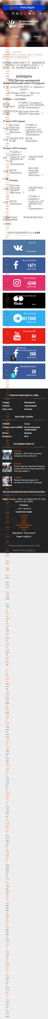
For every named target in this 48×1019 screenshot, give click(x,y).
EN (44, 13)
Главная (8, 18)
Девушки (8, 696)
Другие (8, 710)
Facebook (24, 515)
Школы (8, 259)
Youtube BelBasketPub (24, 525)
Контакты (8, 81)
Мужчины (8, 517)
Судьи (7, 341)
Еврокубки (9, 394)
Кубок (7, 375)
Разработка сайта (19, 550)
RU (41, 13)
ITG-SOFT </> (30, 550)
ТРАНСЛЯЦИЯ (24, 7)
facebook (21, 13)
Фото (7, 705)
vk (17, 13)
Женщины (8, 551)
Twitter (24, 520)
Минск (7, 264)
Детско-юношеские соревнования (32, 428)
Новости (8, 346)
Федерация (9, 360)
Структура (9, 47)
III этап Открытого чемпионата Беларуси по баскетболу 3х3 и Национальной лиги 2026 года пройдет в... (29, 468)
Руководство (29, 402)
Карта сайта (7, 409)
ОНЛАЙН (6, 424)
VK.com (24, 518)
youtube (29, 13)
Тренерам (8, 221)
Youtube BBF (24, 527)
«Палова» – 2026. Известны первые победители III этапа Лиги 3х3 (28, 454)
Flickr (24, 530)
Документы (9, 95)
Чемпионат (9, 370)
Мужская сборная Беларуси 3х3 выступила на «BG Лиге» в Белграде (28, 481)
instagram (34, 13)
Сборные (8, 365)
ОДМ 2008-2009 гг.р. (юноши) (8, 922)
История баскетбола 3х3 (9, 645)
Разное (8, 399)
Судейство (9, 327)
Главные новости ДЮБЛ (12, 427)
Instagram (24, 522)
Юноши (8, 691)
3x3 (7, 609)
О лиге (27, 424)
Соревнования (30, 406)
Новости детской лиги (8, 679)
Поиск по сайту (13, 13)
